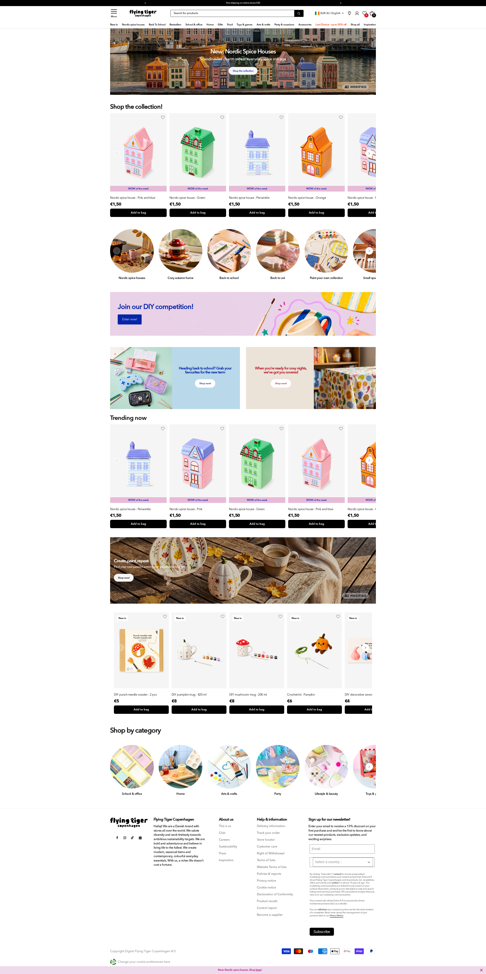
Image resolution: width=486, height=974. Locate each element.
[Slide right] (369, 153)
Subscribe (321, 932)
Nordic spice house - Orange (307, 197)
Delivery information (271, 826)
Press (222, 853)
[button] (114, 13)
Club (222, 833)
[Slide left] (117, 153)
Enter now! (129, 319)
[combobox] (343, 862)
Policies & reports (269, 874)
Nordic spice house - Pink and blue (132, 197)
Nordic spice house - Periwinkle (249, 197)
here (258, 970)
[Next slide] (369, 460)
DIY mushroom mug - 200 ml (248, 694)
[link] (349, 13)
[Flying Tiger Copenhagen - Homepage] (143, 13)
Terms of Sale (266, 860)
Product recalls (267, 901)
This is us (225, 826)
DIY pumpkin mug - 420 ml (189, 694)
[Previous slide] (117, 460)
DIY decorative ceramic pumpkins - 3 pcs (371, 694)
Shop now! (205, 383)
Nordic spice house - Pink (364, 197)
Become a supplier (270, 915)
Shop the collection (243, 71)
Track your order (268, 833)
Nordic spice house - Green (187, 197)
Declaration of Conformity (275, 894)
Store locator (266, 840)
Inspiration (226, 860)
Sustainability (228, 847)
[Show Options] (369, 862)
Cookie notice (266, 888)
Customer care (267, 847)
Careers (224, 840)
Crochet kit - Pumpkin (301, 694)
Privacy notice (266, 881)
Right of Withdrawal (270, 853)
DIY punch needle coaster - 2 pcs (135, 694)
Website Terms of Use (271, 867)
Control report (267, 908)
